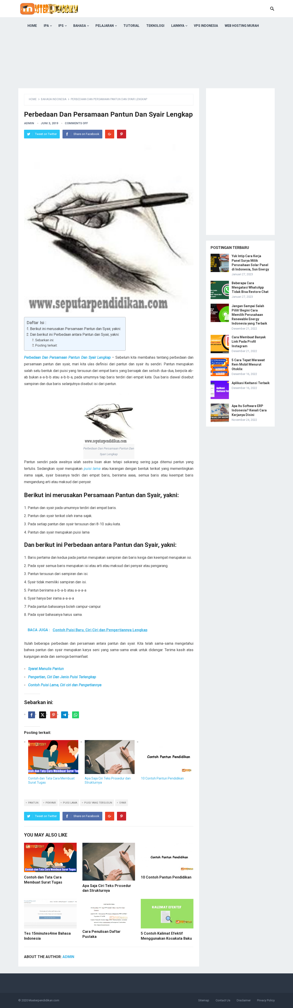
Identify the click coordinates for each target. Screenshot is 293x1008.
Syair (122, 802)
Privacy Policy (266, 1000)
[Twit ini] (42, 714)
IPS (61, 26)
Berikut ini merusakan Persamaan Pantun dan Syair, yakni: (75, 329)
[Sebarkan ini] (31, 714)
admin (29, 123)
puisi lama (92, 468)
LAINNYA (177, 26)
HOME (32, 26)
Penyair (51, 802)
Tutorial (131, 26)
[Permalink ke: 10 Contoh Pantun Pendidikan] (166, 757)
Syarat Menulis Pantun (46, 668)
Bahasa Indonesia (53, 99)
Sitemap (203, 1000)
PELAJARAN (104, 26)
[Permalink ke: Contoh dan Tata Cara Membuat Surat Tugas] (53, 757)
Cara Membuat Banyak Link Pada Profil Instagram (249, 341)
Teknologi (155, 26)
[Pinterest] (121, 134)
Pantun (33, 802)
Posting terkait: (46, 345)
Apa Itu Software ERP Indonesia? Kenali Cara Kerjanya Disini (249, 410)
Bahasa (79, 26)
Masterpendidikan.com (44, 1000)
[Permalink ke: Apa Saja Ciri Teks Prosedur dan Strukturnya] (110, 757)
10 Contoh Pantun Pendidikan (162, 778)
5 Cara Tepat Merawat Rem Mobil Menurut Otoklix (248, 364)
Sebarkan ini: (44, 340)
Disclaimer (244, 1000)
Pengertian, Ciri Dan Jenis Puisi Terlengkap (62, 677)
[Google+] (109, 134)
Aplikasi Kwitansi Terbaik (251, 383)
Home (33, 99)
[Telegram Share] (64, 714)
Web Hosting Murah (242, 26)
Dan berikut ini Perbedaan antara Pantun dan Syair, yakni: (74, 334)
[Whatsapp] (75, 714)
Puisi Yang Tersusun (98, 802)
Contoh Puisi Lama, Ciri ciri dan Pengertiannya (64, 685)
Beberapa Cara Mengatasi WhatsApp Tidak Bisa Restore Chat (250, 287)
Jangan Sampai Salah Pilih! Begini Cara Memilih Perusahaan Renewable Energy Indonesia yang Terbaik (249, 314)
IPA (46, 26)
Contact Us (223, 1000)
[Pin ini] (53, 714)
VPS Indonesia (206, 26)
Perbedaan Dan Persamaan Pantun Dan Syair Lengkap (67, 357)
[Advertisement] (146, 66)
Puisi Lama (70, 802)
